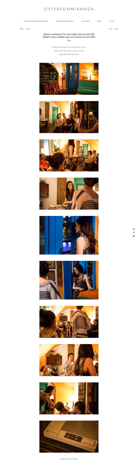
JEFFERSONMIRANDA (69, 9)
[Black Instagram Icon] (134, 236)
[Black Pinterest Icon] (134, 229)
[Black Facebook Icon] (134, 232)
